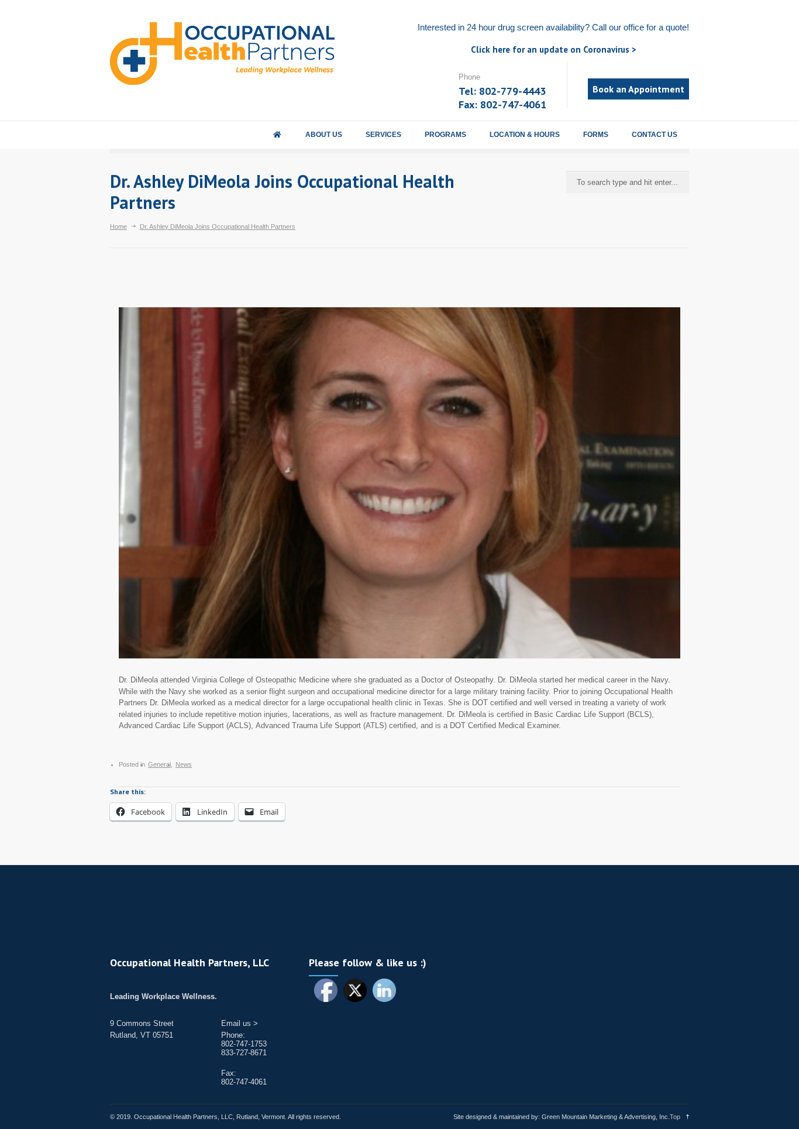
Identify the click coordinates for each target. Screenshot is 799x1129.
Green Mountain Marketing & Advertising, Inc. (606, 1116)
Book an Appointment (638, 89)
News (183, 764)
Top (675, 1116)
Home (118, 226)
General (159, 764)
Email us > (239, 1023)
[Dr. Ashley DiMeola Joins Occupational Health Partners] (399, 482)
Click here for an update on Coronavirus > (553, 49)
